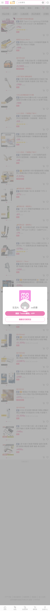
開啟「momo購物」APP (25, 313)
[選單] (2, 3)
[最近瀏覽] (48, 3)
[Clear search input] (43, 2)
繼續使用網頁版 (25, 319)
